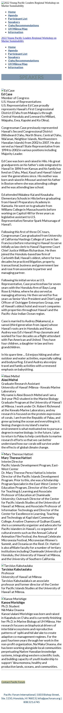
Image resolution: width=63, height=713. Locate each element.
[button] (13, 682)
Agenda (13, 15)
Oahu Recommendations (23, 25)
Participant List (17, 18)
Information (15, 32)
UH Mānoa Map (18, 28)
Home (12, 11)
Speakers (14, 21)
